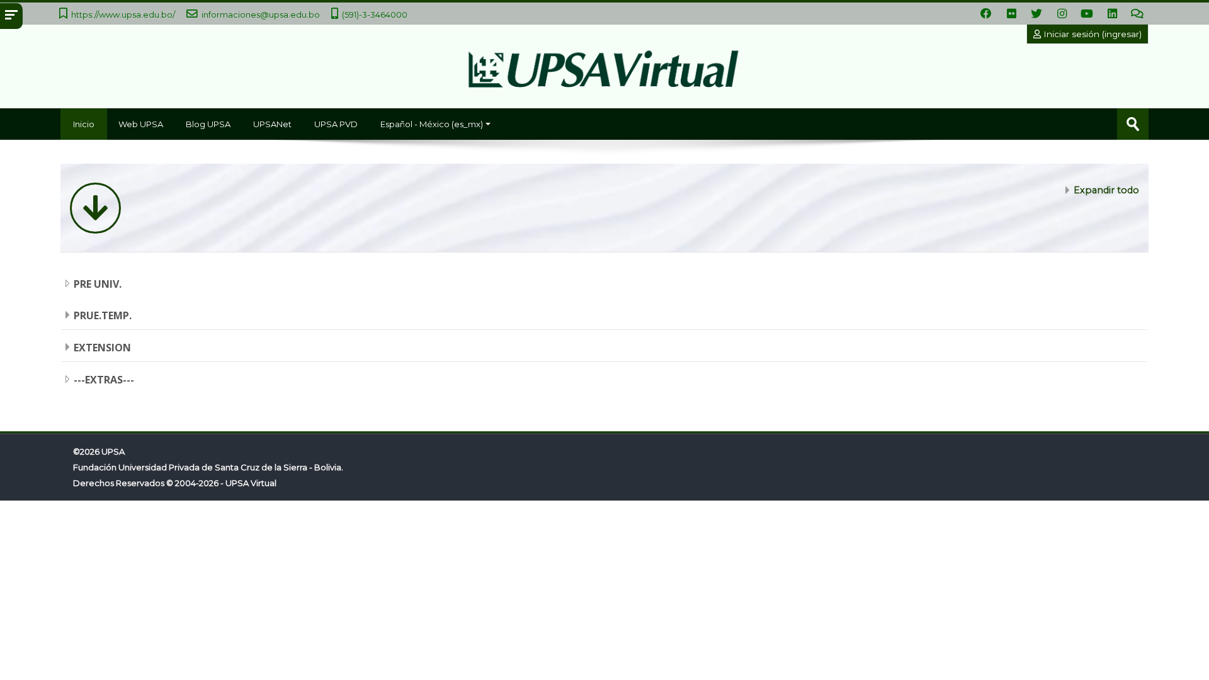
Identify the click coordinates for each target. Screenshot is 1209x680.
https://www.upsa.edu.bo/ (123, 14)
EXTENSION (102, 347)
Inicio (83, 124)
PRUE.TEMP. (103, 315)
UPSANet (272, 124)
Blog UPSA (208, 124)
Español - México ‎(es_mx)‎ (431, 124)
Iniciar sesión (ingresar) (1091, 34)
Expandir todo (1106, 190)
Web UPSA (140, 124)
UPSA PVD (336, 124)
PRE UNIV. (98, 284)
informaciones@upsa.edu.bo (261, 14)
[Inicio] (604, 72)
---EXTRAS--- (104, 380)
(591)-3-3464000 (374, 14)
